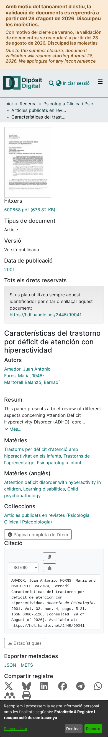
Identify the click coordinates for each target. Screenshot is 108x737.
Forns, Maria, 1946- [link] (24, 375)
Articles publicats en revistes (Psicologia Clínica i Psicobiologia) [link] (39, 110)
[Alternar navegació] (100, 83)
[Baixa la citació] (49, 567)
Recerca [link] (28, 103)
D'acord (93, 728)
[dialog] (54, 718)
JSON (10, 665)
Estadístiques (27, 643)
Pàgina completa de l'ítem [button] (40, 534)
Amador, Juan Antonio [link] (27, 369)
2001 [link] (9, 269)
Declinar (73, 728)
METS (27, 665)
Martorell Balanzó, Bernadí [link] (32, 382)
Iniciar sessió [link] (76, 83)
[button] (51, 83)
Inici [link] (8, 103)
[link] (54, 209)
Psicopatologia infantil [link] (60, 462)
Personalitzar (15, 728)
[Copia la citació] (49, 556)
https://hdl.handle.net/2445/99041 (45, 314)
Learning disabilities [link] (44, 489)
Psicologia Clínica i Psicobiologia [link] (71, 103)
